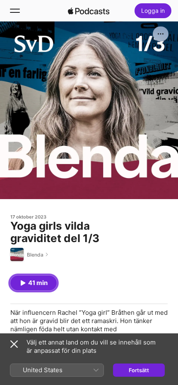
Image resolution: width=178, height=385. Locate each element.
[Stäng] (14, 344)
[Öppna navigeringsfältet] (15, 11)
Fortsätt (139, 370)
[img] (88, 11)
